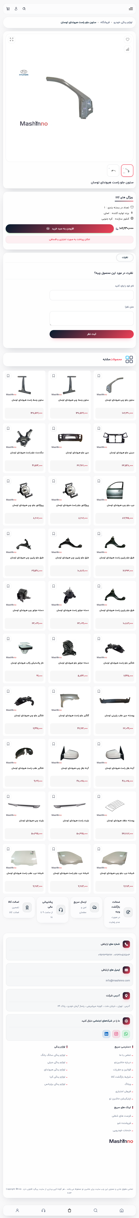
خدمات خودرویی (122, 1130)
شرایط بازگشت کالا (121, 1077)
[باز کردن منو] (131, 9)
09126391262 (105, 955)
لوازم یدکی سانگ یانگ (53, 1055)
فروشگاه (105, 22)
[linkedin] (106, 1034)
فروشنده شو (124, 1123)
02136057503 (122, 955)
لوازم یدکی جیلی (56, 1062)
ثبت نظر (91, 334)
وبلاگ (128, 1084)
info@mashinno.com (118, 980)
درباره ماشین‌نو (122, 1062)
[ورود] (16, 9)
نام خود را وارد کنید (124, 286)
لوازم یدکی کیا (57, 1077)
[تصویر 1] (127, 170)
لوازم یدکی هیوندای (54, 1069)
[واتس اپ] (126, 1034)
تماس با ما (125, 1055)
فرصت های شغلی (121, 1116)
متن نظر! (129, 307)
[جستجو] (24, 9)
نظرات (125, 257)
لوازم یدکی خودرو (123, 22)
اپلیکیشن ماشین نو (120, 1098)
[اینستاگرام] (116, 1034)
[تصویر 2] (113, 170)
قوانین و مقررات (122, 1069)
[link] (115, 395)
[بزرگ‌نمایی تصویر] (11, 39)
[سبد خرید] (8, 9)
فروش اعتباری (123, 1091)
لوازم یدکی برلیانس (54, 1084)
